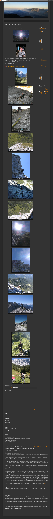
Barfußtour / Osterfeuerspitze (43, 66)
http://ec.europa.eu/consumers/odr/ (30, 429)
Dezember (42, 48)
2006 (40, 80)
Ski (40, 25)
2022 (40, 38)
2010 (40, 76)
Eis (40, 32)
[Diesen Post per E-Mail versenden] (14, 387)
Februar (41, 73)
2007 (40, 79)
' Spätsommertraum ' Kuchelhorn (43, 60)
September (42, 51)
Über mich (41, 31)
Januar (41, 74)
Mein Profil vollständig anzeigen (40, 93)
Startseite (21, 409)
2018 (40, 42)
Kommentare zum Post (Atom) (10, 410)
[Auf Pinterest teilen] (17, 387)
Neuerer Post (6, 409)
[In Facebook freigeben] (16, 387)
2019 (40, 41)
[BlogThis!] (15, 387)
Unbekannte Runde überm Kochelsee (43, 65)
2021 (40, 39)
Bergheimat (41, 91)
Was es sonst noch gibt (42, 28)
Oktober (41, 50)
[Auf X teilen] (16, 387)
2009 (40, 77)
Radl (40, 27)
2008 (40, 78)
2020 (40, 40)
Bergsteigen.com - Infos (46, 89)
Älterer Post (35, 409)
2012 (40, 47)
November (42, 49)
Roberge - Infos (46, 90)
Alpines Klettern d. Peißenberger (46, 95)
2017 (40, 43)
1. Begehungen (41, 30)
